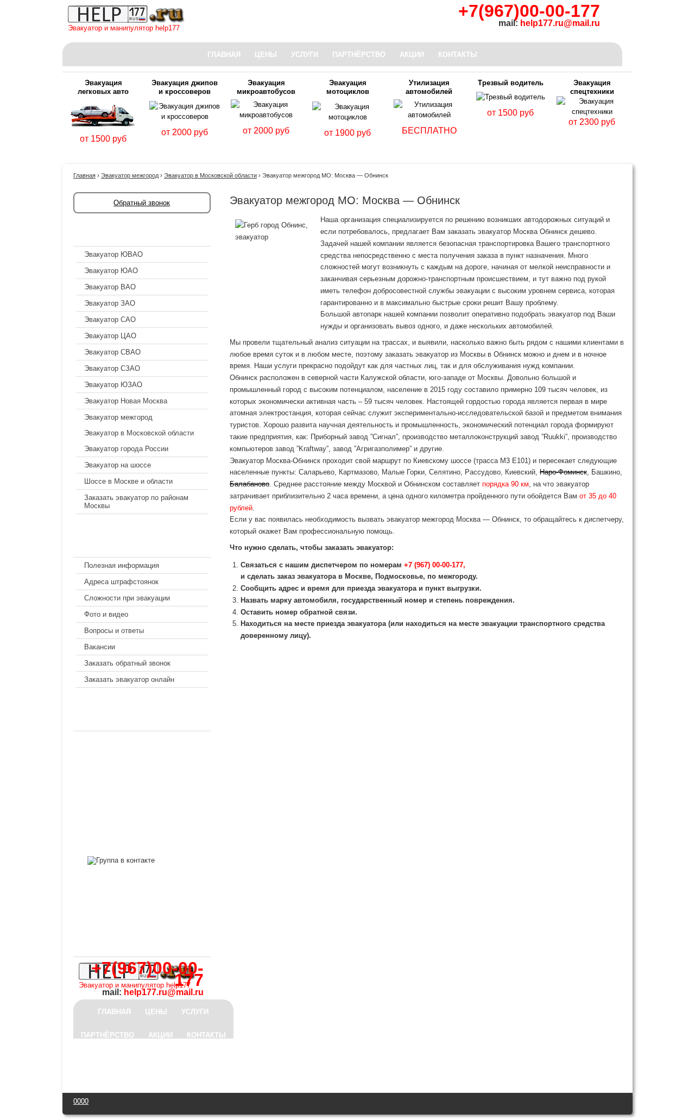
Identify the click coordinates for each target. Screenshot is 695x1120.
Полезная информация (121, 565)
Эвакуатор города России (126, 449)
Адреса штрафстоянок (121, 582)
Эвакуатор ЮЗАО (113, 385)
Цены (266, 54)
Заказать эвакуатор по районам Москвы (136, 501)
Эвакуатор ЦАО (110, 336)
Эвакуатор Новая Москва (125, 401)
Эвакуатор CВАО (112, 352)
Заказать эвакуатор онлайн (129, 679)
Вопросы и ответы (114, 631)
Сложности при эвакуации (127, 598)
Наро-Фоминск (563, 472)
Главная (224, 54)
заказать (103, 152)
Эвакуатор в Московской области (139, 433)
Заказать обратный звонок (127, 663)
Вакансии (99, 647)
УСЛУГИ (304, 54)
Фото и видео (106, 614)
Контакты (457, 54)
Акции (412, 54)
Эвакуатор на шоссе (117, 465)
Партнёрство (359, 54)
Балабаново (249, 484)
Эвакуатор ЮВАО (113, 254)
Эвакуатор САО (110, 319)
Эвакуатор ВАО (110, 287)
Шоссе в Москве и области (128, 481)
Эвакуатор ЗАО (109, 303)
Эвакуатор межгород (118, 417)
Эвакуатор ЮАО (111, 271)
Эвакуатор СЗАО (112, 368)
